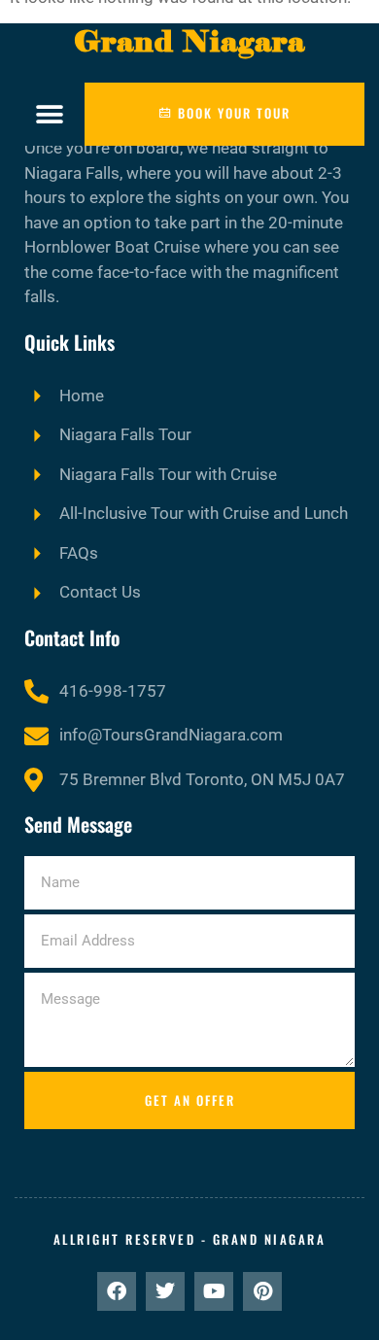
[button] (50, 114)
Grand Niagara (189, 41)
